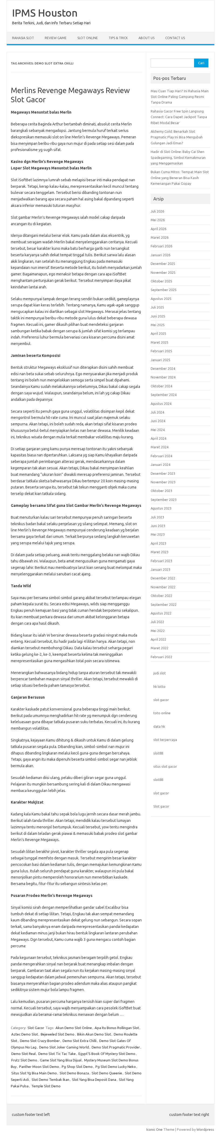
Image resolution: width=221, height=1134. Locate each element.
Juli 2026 (157, 211)
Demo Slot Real (23, 1054)
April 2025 (158, 333)
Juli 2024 (157, 412)
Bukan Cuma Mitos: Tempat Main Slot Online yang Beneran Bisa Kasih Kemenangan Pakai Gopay (180, 177)
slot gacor (161, 700)
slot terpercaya (165, 740)
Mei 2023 (158, 534)
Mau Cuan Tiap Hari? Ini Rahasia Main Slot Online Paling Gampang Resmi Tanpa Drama (180, 96)
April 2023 (158, 543)
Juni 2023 (158, 526)
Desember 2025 (163, 263)
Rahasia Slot (23, 38)
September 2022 (164, 604)
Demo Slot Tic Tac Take (57, 1054)
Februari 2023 (161, 561)
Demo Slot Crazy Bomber (40, 1041)
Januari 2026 (160, 255)
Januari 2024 (160, 464)
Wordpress (205, 1129)
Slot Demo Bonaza (74, 1073)
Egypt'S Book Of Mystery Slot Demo (106, 1054)
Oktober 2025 (161, 281)
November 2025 (163, 272)
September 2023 (164, 499)
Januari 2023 (160, 569)
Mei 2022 (158, 631)
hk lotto (159, 686)
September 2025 (164, 290)
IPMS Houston (45, 12)
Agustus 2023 (161, 508)
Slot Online (87, 38)
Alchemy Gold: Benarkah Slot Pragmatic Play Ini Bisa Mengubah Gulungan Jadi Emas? (177, 137)
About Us (146, 38)
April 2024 (158, 438)
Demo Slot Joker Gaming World (64, 1047)
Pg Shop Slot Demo (77, 1066)
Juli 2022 (157, 622)
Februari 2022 (161, 657)
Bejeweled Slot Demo (57, 1034)
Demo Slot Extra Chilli (79, 1041)
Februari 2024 (161, 456)
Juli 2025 (157, 307)
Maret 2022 (159, 648)
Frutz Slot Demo (24, 1060)
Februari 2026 (161, 246)
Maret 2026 (159, 237)
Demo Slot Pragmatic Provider (116, 1047)
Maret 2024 (159, 447)
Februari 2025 (161, 351)
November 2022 (163, 587)
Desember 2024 (163, 368)
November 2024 (163, 377)
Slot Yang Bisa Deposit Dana (94, 1079)
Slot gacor (161, 806)
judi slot (159, 673)
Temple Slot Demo (46, 1086)
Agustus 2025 (161, 298)
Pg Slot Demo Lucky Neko (115, 1066)
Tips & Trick (118, 38)
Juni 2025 (158, 316)
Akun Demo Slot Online (74, 1028)
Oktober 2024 (161, 386)
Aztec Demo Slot (24, 1034)
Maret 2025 (159, 342)
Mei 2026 (158, 220)
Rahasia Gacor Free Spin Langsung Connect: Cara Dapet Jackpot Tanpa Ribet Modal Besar (179, 117)
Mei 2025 (158, 325)
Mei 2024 (158, 430)
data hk (159, 726)
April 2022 (158, 639)
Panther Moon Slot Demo (39, 1066)
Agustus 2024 (161, 403)
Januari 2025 (160, 360)
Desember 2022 (163, 578)
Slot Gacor (35, 1028)
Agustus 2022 (161, 613)
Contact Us (175, 38)
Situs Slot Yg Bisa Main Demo (34, 1073)
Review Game (56, 38)
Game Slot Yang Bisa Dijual (60, 1060)
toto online (162, 713)
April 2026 (158, 229)
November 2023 (163, 482)
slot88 (158, 753)
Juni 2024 (158, 421)
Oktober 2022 (161, 595)
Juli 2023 (157, 517)
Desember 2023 (163, 473)
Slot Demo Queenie (107, 1073)
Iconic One (154, 1129)
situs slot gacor (165, 766)
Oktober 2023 (161, 491)
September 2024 (164, 395)
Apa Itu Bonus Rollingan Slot (117, 1028)
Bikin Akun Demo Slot (94, 1034)
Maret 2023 (159, 552)
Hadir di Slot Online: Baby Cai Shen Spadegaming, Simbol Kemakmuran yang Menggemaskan (178, 157)
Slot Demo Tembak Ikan (50, 1079)
